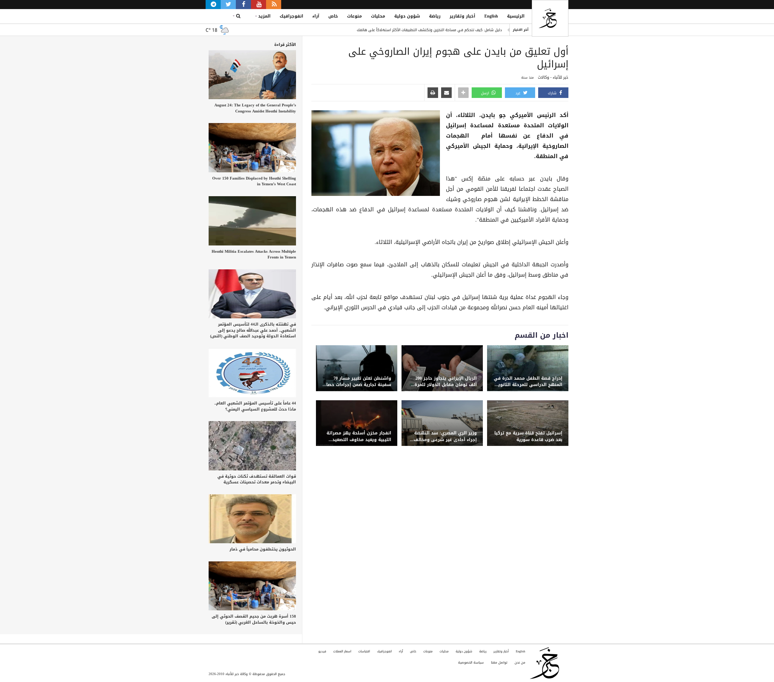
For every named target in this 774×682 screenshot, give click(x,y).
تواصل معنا (499, 662)
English (491, 16)
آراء (315, 16)
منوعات (354, 16)
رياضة (435, 16)
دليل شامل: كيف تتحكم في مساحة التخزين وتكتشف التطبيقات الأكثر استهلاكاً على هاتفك (429, 30)
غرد (518, 93)
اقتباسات (364, 651)
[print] (433, 93)
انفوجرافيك (291, 16)
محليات (378, 16)
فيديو (322, 651)
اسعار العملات (342, 651)
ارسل (485, 93)
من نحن (520, 662)
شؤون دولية (407, 16)
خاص (333, 16)
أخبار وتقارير (462, 16)
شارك (553, 93)
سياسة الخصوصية (471, 662)
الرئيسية (516, 16)
